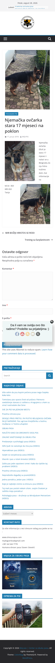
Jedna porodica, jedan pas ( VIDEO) (17, 479)
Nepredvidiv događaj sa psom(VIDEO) (18, 475)
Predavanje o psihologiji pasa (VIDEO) (18, 441)
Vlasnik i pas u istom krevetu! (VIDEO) (18, 459)
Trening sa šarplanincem (37, 239)
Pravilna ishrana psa (24, 7)
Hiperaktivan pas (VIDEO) (13, 450)
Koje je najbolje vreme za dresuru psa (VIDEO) (22, 484)
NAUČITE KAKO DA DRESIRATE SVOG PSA (20, 432)
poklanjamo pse (11, 114)
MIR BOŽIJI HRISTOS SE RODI (20, 232)
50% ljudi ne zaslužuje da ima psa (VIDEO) (21, 446)
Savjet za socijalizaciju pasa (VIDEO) (18, 454)
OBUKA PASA (8, 428)
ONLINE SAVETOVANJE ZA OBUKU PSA (19, 437)
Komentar (8, 268)
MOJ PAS (25, 137)
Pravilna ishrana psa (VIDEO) (15, 470)
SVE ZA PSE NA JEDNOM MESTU (16, 409)
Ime (5, 305)
